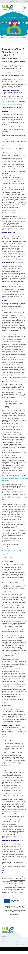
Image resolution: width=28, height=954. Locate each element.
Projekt (4, 939)
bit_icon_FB (13, 1)
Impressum (17, 942)
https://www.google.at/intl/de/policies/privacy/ (12, 550)
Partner (17, 941)
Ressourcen (5, 941)
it (21, 11)
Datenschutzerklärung (21, 944)
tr (23, 11)
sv (19, 11)
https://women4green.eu (7, 72)
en (17, 11)
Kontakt (17, 939)
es (13, 11)
